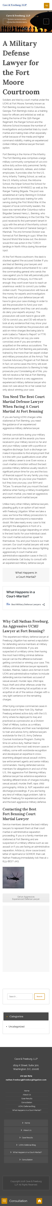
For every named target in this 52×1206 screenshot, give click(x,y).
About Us (27, 1095)
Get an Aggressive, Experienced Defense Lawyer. (26, 898)
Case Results (26, 1098)
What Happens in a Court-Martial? (26, 1110)
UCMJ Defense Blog (26, 1106)
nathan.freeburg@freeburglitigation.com (26, 1080)
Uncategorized (16, 1026)
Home (26, 1091)
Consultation (26, 1102)
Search (39, 996)
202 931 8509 (26, 1076)
